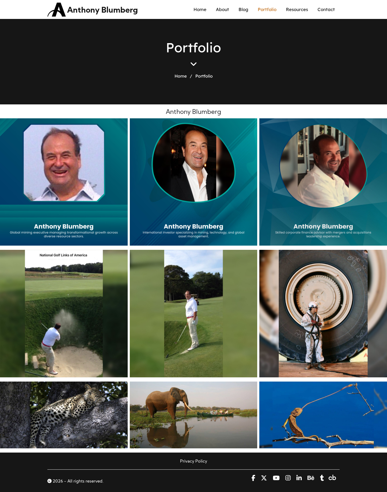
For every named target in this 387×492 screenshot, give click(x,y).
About (222, 9)
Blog (243, 9)
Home (200, 9)
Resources (297, 9)
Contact (326, 9)
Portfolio (267, 9)
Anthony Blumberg (102, 11)
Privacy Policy (193, 461)
